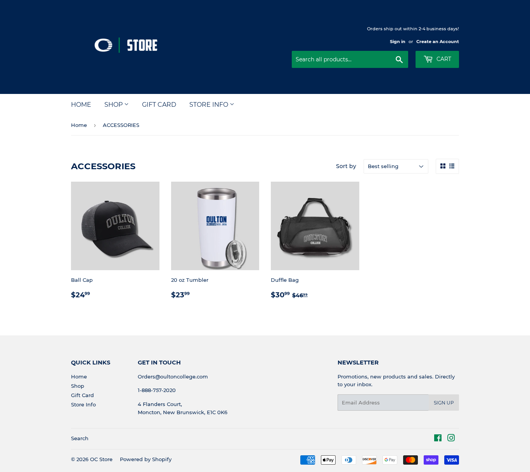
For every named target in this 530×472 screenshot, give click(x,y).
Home (81, 104)
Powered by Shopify (145, 459)
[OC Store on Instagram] (451, 439)
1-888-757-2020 (157, 390)
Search (79, 438)
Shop (114, 104)
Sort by (346, 166)
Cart (443, 59)
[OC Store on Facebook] (438, 439)
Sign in (397, 41)
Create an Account (437, 41)
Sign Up (444, 403)
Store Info (209, 104)
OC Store (101, 459)
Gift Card (159, 104)
